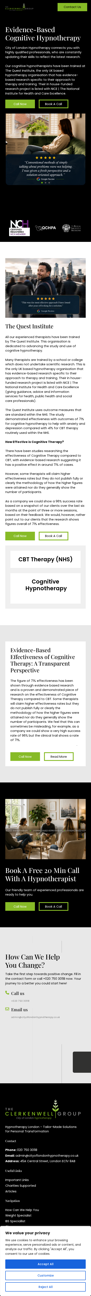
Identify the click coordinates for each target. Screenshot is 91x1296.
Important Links (17, 1180)
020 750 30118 (27, 1150)
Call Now (20, 104)
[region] (45, 1261)
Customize (45, 1275)
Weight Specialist (18, 1215)
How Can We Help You (22, 1210)
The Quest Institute (19, 70)
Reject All (46, 1287)
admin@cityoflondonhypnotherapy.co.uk (35, 1017)
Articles (11, 1191)
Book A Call (53, 104)
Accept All (46, 1264)
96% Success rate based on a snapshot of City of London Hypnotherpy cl (43, 742)
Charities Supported (20, 1186)
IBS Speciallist (15, 1221)
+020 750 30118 (20, 1001)
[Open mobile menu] (45, 7)
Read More (59, 757)
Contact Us (72, 7)
